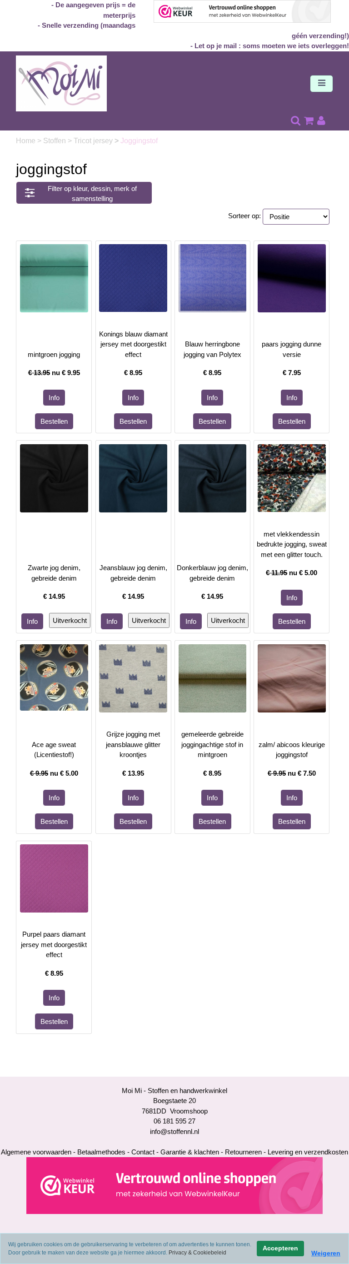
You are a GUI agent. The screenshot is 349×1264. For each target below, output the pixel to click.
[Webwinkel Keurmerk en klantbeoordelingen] (174, 1185)
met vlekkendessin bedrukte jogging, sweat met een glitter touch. (292, 544)
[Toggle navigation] (321, 83)
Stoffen (55, 141)
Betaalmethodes (101, 1152)
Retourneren (243, 1152)
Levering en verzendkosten (308, 1152)
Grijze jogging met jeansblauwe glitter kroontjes (133, 744)
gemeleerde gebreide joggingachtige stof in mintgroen (212, 744)
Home (26, 141)
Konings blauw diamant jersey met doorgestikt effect (133, 344)
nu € (54, 372)
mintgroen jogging (54, 354)
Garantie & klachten (189, 1152)
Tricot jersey (94, 141)
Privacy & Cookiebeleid (197, 1252)
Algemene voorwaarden (36, 1152)
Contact (143, 1152)
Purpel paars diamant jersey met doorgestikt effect (54, 944)
